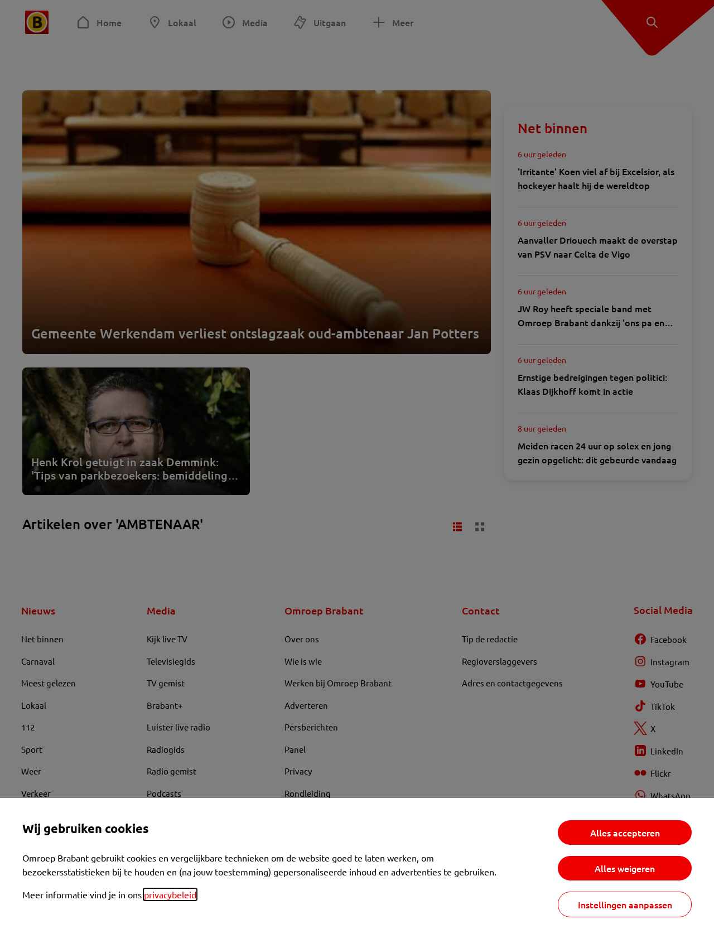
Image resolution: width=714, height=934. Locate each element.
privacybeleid (170, 894)
